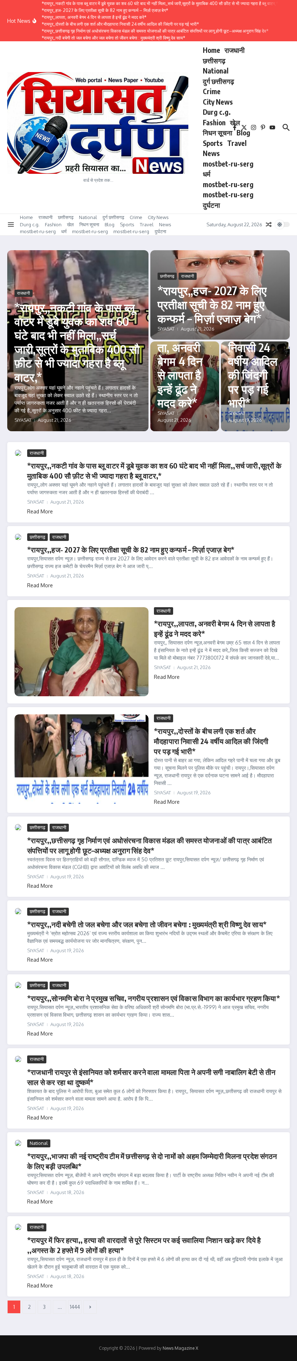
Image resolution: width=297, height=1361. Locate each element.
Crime (212, 91)
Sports (213, 143)
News (211, 153)
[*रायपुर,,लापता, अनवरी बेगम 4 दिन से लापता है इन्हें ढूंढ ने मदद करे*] (81, 652)
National (216, 70)
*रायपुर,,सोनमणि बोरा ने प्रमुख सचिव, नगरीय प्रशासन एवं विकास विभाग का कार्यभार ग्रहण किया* (153, 998)
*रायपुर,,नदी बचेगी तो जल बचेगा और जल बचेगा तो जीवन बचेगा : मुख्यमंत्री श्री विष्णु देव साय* (147, 924)
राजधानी (234, 50)
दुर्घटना (211, 205)
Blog (243, 132)
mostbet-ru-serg (228, 163)
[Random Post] (269, 224)
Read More (40, 511)
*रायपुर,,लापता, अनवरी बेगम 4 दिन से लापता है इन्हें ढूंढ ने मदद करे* (183, 368)
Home (211, 50)
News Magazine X (180, 1348)
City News (218, 101)
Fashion (214, 122)
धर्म (206, 173)
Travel (237, 143)
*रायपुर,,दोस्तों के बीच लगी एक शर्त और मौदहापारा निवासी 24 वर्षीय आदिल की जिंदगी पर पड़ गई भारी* (211, 741)
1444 (75, 1307)
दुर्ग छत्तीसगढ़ (218, 81)
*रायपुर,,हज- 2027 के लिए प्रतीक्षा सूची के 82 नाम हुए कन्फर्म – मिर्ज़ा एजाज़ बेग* (212, 304)
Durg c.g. (217, 112)
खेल (235, 122)
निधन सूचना (217, 132)
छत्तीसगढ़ (214, 60)
